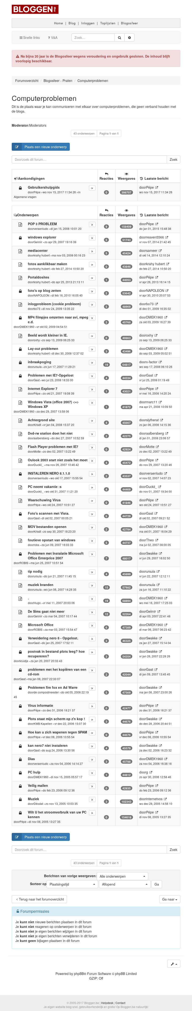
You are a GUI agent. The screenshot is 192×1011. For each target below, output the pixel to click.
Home (58, 23)
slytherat (152, 420)
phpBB (79, 973)
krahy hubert (42, 255)
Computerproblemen (44, 98)
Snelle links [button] (31, 37)
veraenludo (41, 229)
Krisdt (37, 425)
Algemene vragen (25, 197)
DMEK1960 (27, 327)
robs (36, 545)
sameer (151, 250)
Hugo (37, 603)
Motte (37, 451)
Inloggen (88, 23)
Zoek (173, 159)
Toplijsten (107, 23)
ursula (38, 367)
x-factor (151, 361)
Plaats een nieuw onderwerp (46, 146)
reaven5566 (155, 237)
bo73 (37, 309)
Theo (150, 540)
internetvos (154, 798)
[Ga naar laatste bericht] (156, 187)
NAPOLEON (41, 295)
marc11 (151, 401)
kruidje (24, 661)
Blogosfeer (129, 23)
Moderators (37, 125)
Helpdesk (107, 1003)
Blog (72, 23)
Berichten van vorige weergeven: (85, 876)
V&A (54, 37)
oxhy (37, 340)
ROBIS (24, 563)
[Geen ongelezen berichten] (20, 224)
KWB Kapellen (43, 723)
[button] (122, 876)
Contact (120, 1003)
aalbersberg (41, 438)
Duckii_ (38, 465)
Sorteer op (49, 883)
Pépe (37, 192)
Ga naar (168, 899)
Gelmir (38, 242)
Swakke (152, 553)
